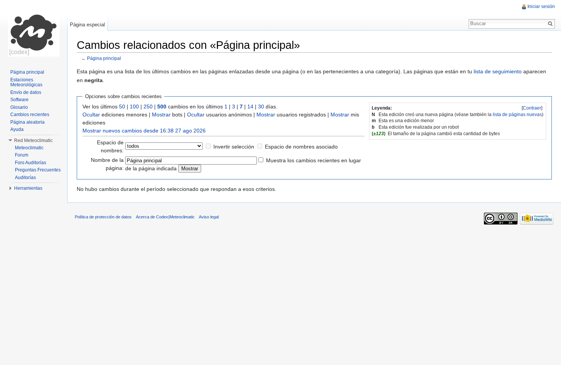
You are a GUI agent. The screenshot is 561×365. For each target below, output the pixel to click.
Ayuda (17, 129)
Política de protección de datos (103, 217)
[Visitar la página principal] (33, 30)
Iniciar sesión (541, 6)
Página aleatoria (27, 122)
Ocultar (91, 114)
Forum (21, 155)
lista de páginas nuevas (517, 114)
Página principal (104, 58)
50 (122, 106)
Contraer (532, 108)
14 (250, 106)
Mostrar (161, 114)
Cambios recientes (29, 114)
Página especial (87, 24)
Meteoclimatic (29, 147)
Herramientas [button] (28, 188)
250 (148, 106)
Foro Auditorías (30, 162)
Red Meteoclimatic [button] (33, 140)
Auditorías (25, 177)
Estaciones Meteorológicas (26, 82)
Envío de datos (25, 92)
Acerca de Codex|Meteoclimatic (165, 217)
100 (134, 106)
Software (19, 99)
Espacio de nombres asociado (301, 147)
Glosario (19, 107)
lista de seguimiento (498, 71)
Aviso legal (209, 217)
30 (261, 106)
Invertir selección (233, 147)
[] (532, 108)
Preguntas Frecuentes (38, 170)
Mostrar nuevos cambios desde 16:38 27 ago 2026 (144, 131)
